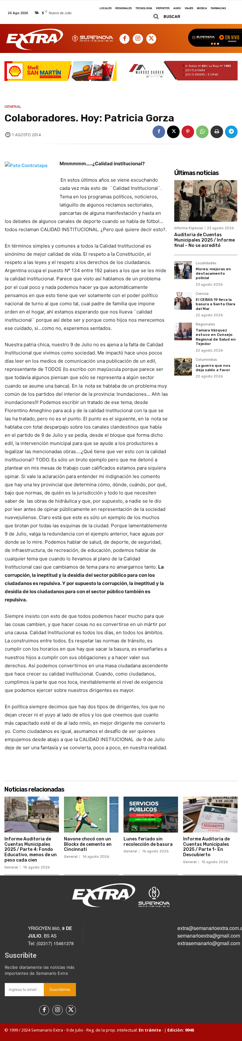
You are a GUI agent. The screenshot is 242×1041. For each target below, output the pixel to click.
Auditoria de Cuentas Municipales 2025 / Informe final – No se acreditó (204, 240)
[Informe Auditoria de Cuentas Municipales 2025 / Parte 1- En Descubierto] (210, 815)
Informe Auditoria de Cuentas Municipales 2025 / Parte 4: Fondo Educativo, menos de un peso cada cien (30, 849)
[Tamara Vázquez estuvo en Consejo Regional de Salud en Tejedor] (183, 331)
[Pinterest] (188, 132)
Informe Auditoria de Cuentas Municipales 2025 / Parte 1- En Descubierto (206, 846)
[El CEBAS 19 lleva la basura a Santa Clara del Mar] (183, 301)
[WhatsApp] (202, 132)
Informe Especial (188, 228)
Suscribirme (59, 989)
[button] (164, 16)
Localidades (206, 263)
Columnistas (206, 360)
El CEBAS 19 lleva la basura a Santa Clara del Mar (215, 304)
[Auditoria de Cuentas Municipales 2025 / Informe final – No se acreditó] (205, 201)
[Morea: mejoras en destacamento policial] (183, 270)
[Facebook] (124, 39)
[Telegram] (231, 132)
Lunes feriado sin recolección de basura (148, 841)
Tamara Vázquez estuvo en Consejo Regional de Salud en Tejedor (216, 337)
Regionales (205, 324)
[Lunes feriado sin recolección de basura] (151, 815)
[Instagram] (138, 39)
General (12, 106)
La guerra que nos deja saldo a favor (213, 367)
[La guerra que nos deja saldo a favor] (183, 367)
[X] (151, 39)
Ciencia (202, 294)
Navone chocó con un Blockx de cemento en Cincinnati (88, 844)
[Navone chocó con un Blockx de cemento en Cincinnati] (91, 815)
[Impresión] (216, 132)
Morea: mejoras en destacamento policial (213, 273)
